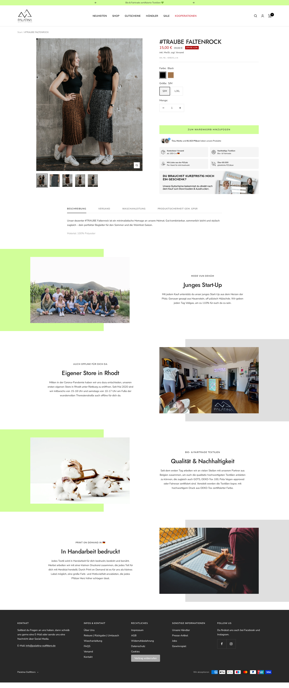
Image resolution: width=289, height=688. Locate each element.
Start (19, 32)
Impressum (137, 630)
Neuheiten (100, 16)
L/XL (177, 91)
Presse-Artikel (180, 635)
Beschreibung (76, 208)
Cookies (135, 651)
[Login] (262, 15)
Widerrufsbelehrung (142, 641)
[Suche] (255, 15)
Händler (152, 16)
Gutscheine (133, 16)
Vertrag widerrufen (145, 658)
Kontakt (88, 657)
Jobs (174, 641)
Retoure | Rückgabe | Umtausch (101, 635)
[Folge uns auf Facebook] (221, 643)
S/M (165, 91)
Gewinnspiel (179, 646)
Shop (115, 16)
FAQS (87, 646)
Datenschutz (138, 646)
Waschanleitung (134, 208)
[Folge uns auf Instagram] (231, 643)
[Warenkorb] (270, 16)
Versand (104, 208)
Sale (166, 16)
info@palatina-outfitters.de (41, 645)
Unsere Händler (181, 630)
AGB (133, 635)
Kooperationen (186, 16)
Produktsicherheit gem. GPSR (178, 208)
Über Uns (89, 630)
